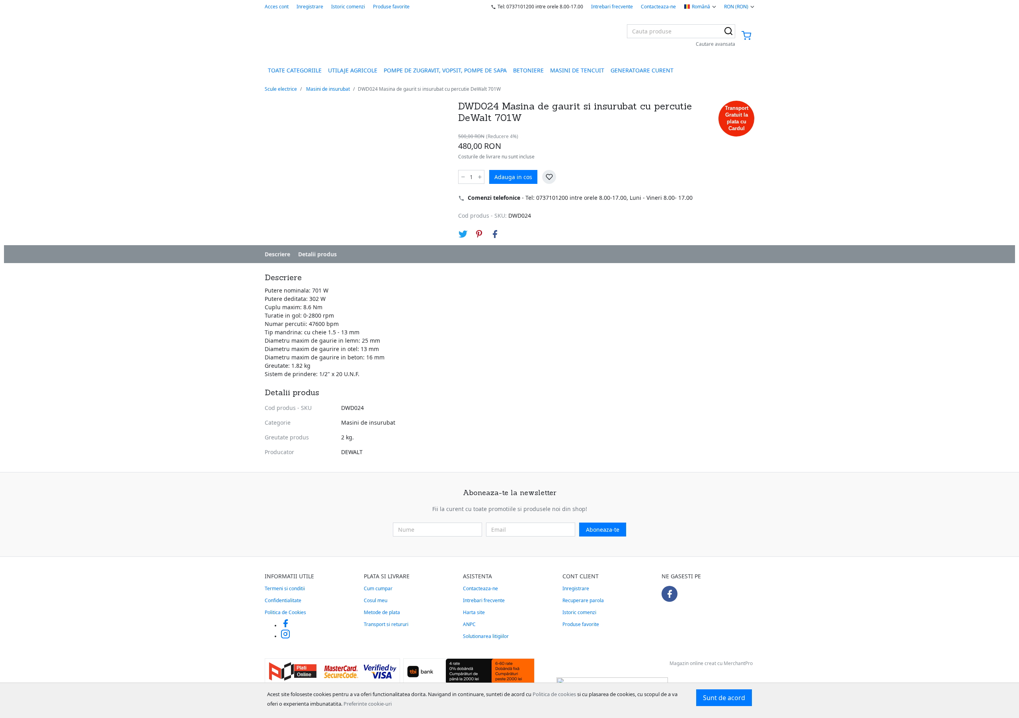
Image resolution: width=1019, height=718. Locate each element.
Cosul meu (375, 600)
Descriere (277, 254)
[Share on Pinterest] (479, 234)
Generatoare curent (642, 70)
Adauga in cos (513, 177)
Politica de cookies (554, 694)
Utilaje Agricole (352, 70)
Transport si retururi (386, 624)
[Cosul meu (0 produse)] (746, 36)
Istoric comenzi (348, 6)
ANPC (469, 624)
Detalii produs (317, 254)
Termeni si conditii (285, 588)
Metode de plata (382, 612)
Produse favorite (391, 6)
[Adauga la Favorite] (549, 177)
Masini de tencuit (577, 70)
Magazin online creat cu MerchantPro (711, 663)
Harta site (474, 612)
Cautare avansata (715, 44)
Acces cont (277, 6)
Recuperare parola (583, 600)
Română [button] (701, 6)
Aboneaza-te (602, 529)
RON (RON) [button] (736, 6)
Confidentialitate (283, 600)
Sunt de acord (724, 697)
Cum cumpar (378, 588)
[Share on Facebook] (495, 234)
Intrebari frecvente (612, 6)
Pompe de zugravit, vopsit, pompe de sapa (445, 70)
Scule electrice (281, 89)
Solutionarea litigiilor (486, 636)
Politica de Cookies (285, 612)
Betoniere (528, 70)
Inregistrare (310, 6)
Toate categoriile (295, 70)
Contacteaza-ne (658, 6)
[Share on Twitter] (463, 234)
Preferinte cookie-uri (368, 703)
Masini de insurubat (328, 89)
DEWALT (352, 452)
